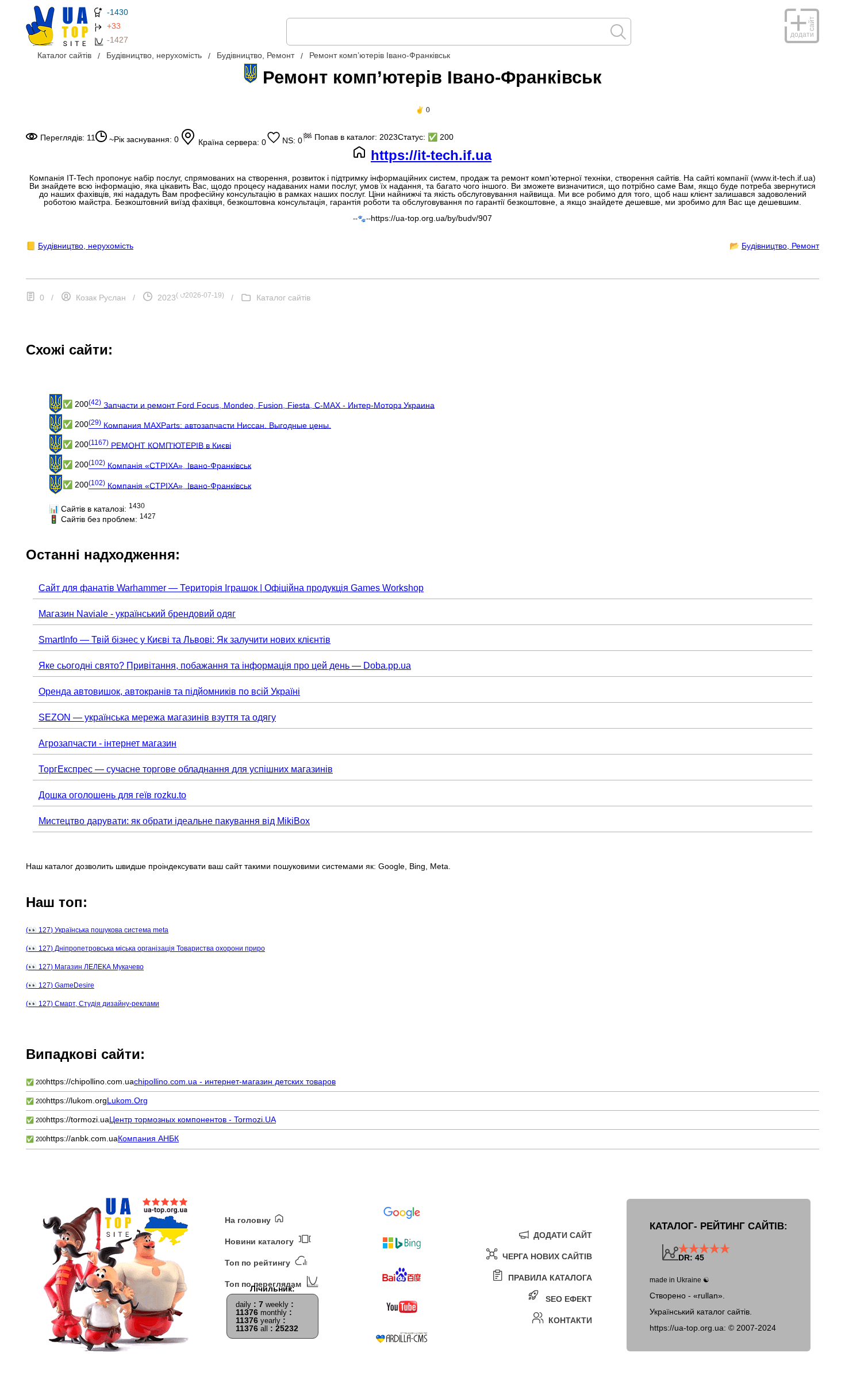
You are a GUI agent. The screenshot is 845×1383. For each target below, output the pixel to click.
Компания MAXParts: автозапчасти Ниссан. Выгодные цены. (210, 424)
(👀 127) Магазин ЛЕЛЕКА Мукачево (85, 967)
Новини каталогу (260, 1241)
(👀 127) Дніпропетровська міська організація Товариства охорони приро (145, 948)
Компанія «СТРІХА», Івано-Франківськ (170, 464)
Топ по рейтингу (259, 1262)
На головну (249, 1220)
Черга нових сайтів (546, 1256)
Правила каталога (549, 1277)
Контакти (569, 1320)
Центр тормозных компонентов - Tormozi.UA (192, 1119)
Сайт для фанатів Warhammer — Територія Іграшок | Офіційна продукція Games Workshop (231, 588)
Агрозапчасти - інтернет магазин (107, 743)
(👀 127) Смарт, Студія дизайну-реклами (92, 1004)
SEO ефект (567, 1298)
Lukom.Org (127, 1100)
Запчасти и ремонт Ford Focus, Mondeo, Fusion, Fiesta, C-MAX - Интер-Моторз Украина (262, 404)
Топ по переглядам (264, 1283)
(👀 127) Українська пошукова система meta (97, 930)
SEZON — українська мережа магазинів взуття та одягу (157, 717)
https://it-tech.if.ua (431, 155)
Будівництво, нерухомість (85, 246)
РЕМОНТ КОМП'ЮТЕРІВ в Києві (160, 444)
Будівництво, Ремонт (780, 246)
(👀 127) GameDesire (60, 985)
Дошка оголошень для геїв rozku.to (112, 795)
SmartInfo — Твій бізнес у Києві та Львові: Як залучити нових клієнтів (185, 640)
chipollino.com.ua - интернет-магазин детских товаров (235, 1081)
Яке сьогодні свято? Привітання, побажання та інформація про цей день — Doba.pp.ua (225, 665)
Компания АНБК (148, 1138)
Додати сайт (561, 1234)
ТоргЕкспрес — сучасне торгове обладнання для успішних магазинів (186, 769)
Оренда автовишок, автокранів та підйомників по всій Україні (169, 691)
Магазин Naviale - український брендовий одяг (137, 614)
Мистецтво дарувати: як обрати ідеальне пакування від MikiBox (174, 821)
